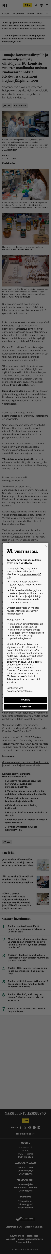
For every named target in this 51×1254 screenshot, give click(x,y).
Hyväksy (25, 699)
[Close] (46, 546)
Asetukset (25, 706)
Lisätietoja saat (20, 689)
